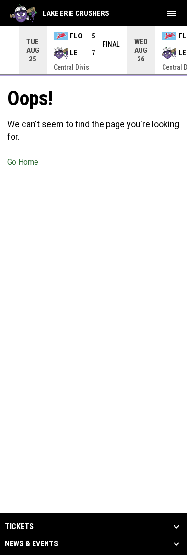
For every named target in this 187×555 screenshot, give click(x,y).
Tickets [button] (19, 527)
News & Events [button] (31, 544)
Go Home (22, 162)
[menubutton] (171, 13)
